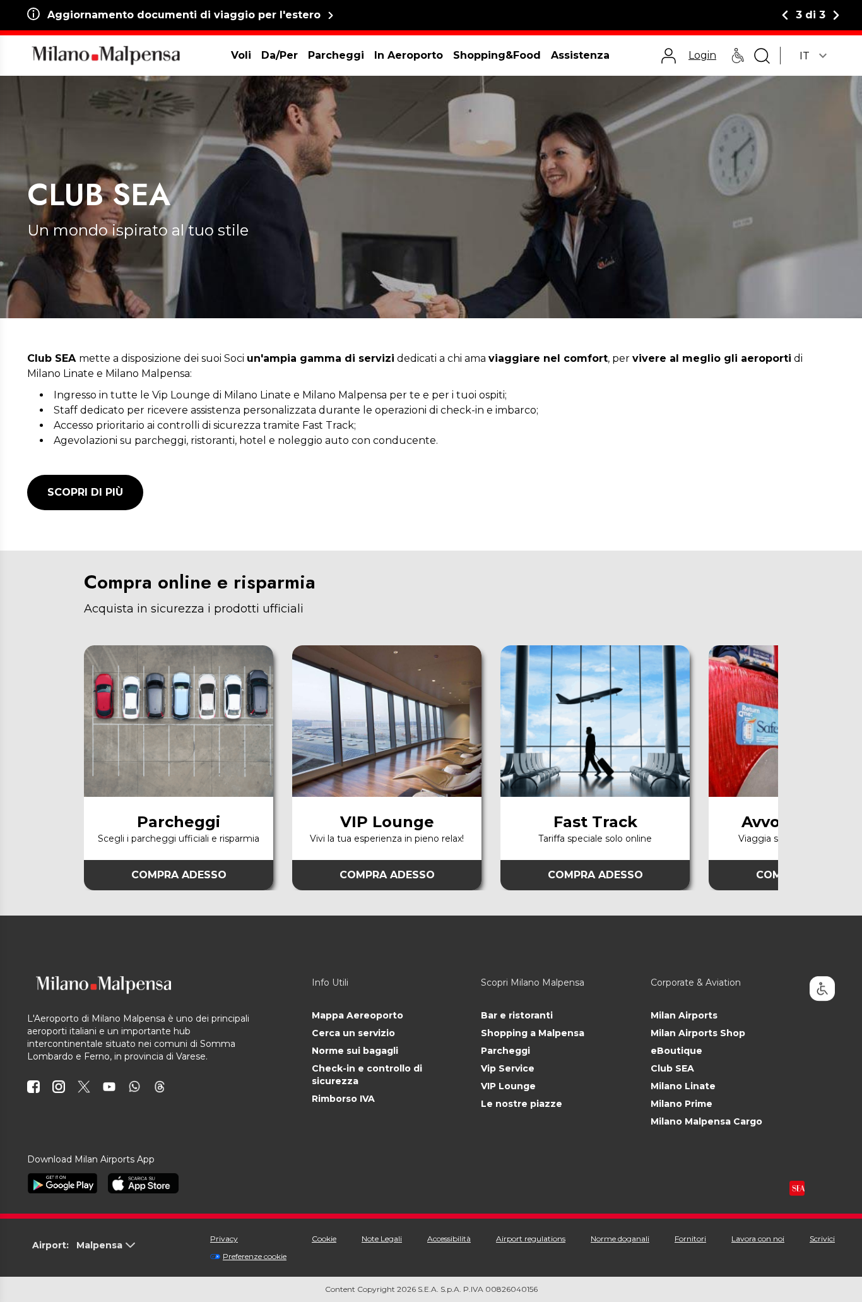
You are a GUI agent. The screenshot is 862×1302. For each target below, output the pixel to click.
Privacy (224, 1238)
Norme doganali (620, 1238)
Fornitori (690, 1238)
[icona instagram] (58, 1086)
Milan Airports (684, 1015)
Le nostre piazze (521, 1103)
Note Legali (382, 1238)
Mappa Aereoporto (357, 1015)
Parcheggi (505, 1050)
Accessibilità (449, 1238)
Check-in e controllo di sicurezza (367, 1075)
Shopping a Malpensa (532, 1033)
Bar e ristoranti (517, 1015)
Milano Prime (681, 1103)
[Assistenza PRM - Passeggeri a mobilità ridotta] (737, 55)
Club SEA (672, 1068)
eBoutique (676, 1050)
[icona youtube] (109, 1086)
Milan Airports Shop (698, 1033)
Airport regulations (530, 1238)
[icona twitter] (84, 1086)
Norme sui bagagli (355, 1050)
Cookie (324, 1238)
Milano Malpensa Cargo (706, 1121)
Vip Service (507, 1068)
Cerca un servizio (353, 1033)
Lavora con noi (757, 1238)
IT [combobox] (805, 56)
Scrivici (822, 1238)
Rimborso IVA (343, 1098)
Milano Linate (683, 1086)
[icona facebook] (33, 1086)
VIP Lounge (508, 1086)
